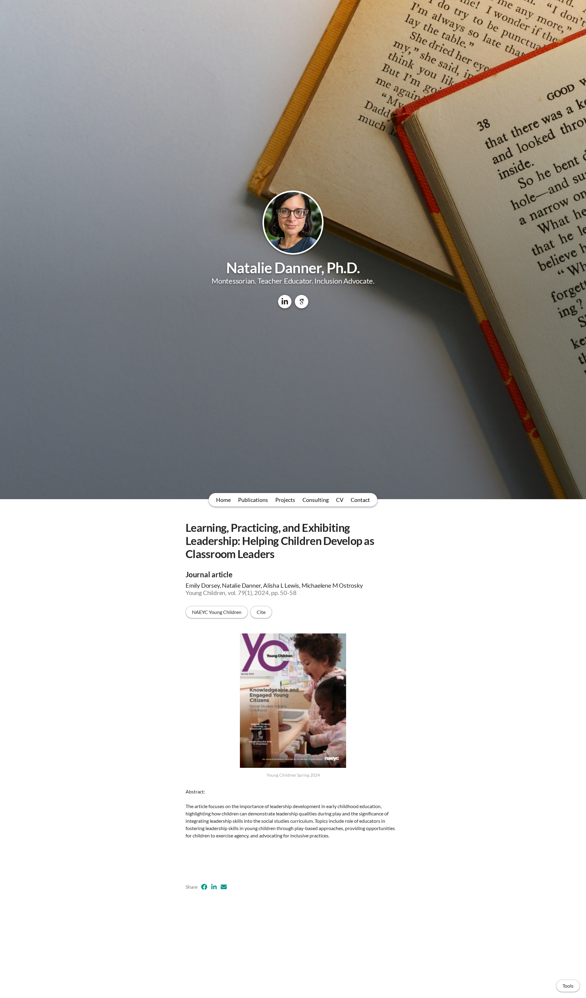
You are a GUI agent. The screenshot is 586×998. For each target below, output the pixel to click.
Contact (360, 499)
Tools (567, 986)
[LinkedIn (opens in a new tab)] (214, 887)
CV (339, 499)
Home (223, 499)
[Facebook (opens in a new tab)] (204, 887)
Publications (253, 499)
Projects (285, 499)
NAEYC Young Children (216, 612)
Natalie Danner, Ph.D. (293, 267)
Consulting (315, 499)
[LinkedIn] (284, 301)
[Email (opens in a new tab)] (224, 887)
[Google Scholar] (301, 301)
